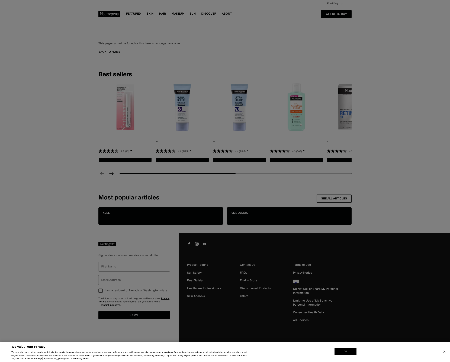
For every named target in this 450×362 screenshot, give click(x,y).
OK (345, 351)
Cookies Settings (33, 358)
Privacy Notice (81, 358)
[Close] (444, 351)
